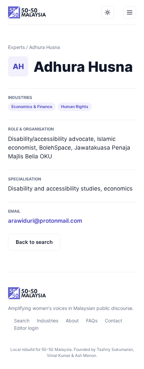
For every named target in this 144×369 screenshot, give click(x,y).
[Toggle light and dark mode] (107, 12)
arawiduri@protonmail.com (45, 220)
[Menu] (129, 12)
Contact (113, 320)
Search (21, 320)
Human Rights (74, 106)
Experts (16, 47)
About (72, 320)
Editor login (26, 328)
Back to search (34, 242)
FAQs (91, 320)
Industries (47, 320)
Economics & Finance (31, 106)
